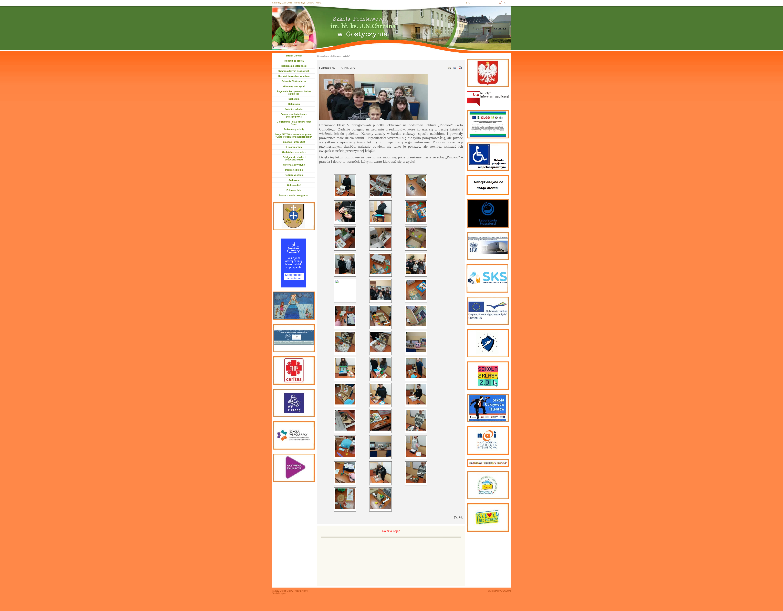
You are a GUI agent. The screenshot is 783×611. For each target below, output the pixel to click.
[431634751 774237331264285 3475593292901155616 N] (416, 446)
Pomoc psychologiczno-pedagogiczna (294, 115)
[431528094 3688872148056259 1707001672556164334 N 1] (416, 264)
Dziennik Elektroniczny (294, 81)
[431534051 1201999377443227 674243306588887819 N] (416, 290)
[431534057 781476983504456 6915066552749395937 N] (345, 316)
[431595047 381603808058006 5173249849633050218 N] (380, 368)
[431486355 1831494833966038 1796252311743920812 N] (380, 238)
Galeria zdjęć (294, 185)
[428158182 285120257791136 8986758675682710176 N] (380, 185)
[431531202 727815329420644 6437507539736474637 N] (380, 290)
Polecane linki (293, 190)
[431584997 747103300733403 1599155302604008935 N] (416, 342)
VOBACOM (505, 591)
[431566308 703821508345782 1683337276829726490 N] (416, 316)
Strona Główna (294, 55)
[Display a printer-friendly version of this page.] (449, 67)
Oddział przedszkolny (294, 152)
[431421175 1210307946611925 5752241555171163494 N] (380, 211)
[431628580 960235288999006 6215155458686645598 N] (345, 446)
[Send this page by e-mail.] (455, 67)
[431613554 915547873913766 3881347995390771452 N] (380, 420)
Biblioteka (294, 99)
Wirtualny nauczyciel (294, 86)
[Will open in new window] (488, 98)
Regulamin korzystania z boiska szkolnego (294, 92)
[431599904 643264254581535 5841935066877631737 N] (380, 394)
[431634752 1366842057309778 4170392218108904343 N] (345, 472)
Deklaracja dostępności (293, 66)
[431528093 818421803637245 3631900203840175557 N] (380, 264)
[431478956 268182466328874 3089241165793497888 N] (345, 238)
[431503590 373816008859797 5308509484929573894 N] (416, 238)
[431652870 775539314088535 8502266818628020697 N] (380, 472)
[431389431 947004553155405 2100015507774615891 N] (416, 185)
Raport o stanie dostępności (294, 195)
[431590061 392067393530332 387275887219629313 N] (345, 368)
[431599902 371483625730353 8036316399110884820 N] (345, 394)
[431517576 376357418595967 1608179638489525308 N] (345, 264)
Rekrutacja (295, 104)
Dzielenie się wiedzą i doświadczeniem (294, 158)
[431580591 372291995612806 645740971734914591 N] (380, 342)
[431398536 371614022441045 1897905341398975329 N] (345, 211)
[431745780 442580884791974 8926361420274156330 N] (380, 498)
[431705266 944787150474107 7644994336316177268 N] (345, 498)
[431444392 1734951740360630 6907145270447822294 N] (416, 211)
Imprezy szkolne (294, 170)
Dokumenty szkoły (294, 129)
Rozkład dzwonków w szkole (294, 76)
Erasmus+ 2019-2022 (294, 142)
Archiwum (296, 180)
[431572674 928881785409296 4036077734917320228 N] (345, 342)
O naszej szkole (293, 147)
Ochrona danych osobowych (294, 71)
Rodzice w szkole (294, 175)
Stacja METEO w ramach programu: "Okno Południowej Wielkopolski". (294, 135)
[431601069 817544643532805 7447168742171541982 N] (416, 394)
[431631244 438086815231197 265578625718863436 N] (380, 446)
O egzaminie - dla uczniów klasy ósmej (294, 122)
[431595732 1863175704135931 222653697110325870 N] (416, 368)
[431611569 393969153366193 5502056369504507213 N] (345, 420)
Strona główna (323, 56)
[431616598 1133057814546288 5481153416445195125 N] (416, 420)
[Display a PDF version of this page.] (460, 67)
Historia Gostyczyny (294, 165)
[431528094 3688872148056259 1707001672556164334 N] (345, 290)
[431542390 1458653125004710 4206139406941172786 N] (380, 316)
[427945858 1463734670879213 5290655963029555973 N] (345, 185)
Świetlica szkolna (294, 109)
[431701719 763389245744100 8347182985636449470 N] (416, 472)
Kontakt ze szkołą (294, 61)
